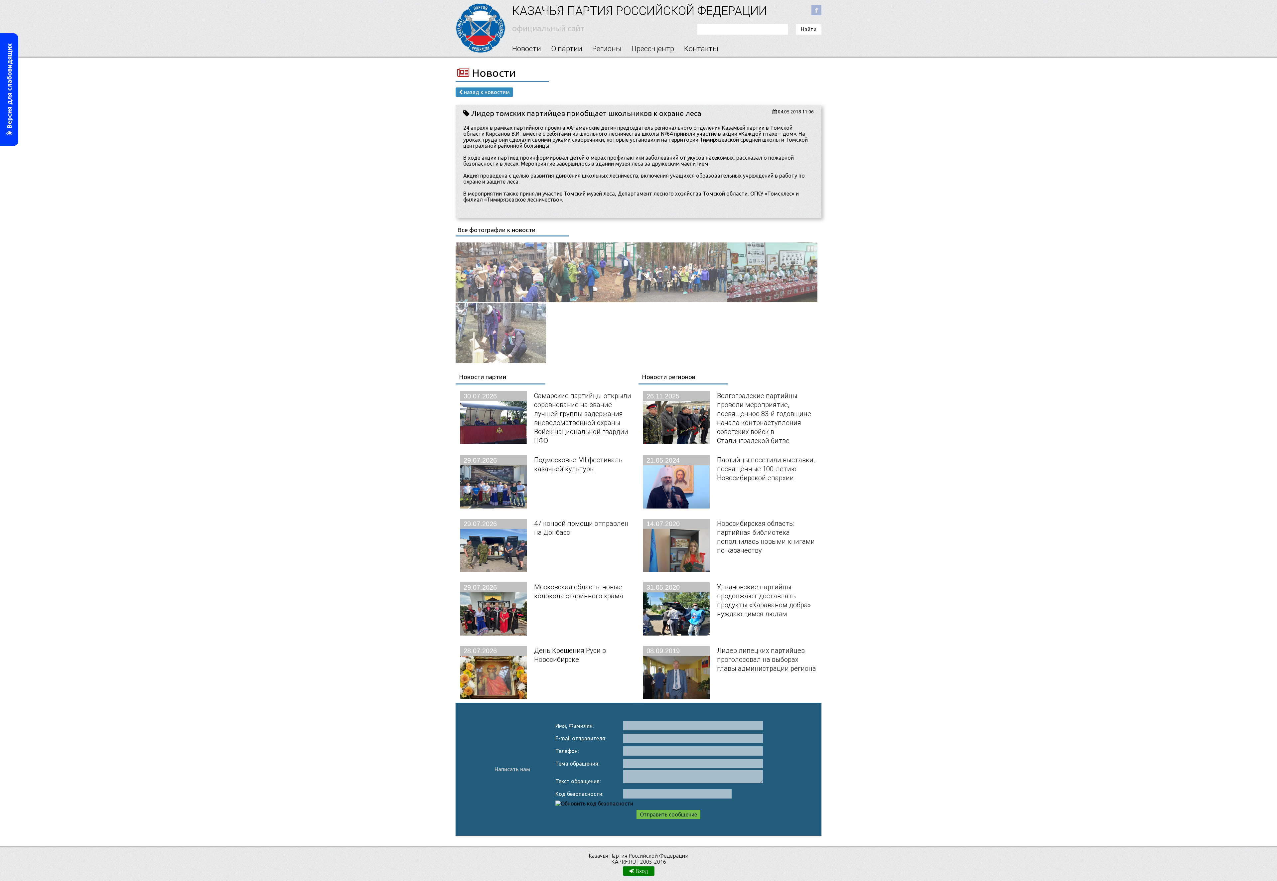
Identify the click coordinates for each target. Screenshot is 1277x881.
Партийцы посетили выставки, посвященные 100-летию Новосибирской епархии (766, 469)
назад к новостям (486, 92)
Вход (641, 871)
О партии (566, 48)
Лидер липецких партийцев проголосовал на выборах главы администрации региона (766, 659)
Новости (526, 48)
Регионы (607, 48)
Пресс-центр (653, 48)
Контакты (701, 48)
